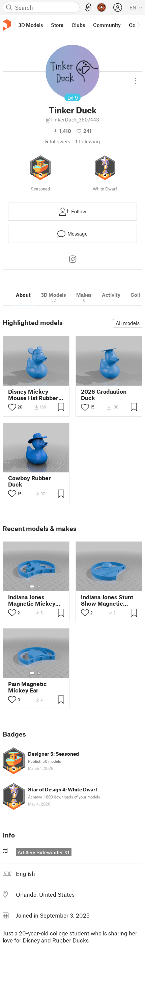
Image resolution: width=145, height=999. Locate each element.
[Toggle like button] (12, 407)
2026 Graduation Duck (103, 394)
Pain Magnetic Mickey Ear (27, 687)
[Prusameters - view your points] (101, 7)
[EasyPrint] (88, 7)
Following (88, 141)
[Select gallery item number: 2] (38, 586)
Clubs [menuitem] (78, 25)
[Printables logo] (7, 25)
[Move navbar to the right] (138, 25)
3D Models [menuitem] (30, 25)
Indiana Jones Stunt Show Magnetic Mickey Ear (107, 600)
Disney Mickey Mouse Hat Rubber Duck (33, 394)
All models (128, 323)
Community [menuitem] (107, 25)
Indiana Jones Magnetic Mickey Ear (31, 600)
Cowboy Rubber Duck (29, 481)
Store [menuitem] (57, 25)
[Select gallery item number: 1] (32, 586)
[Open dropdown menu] (135, 78)
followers (57, 141)
